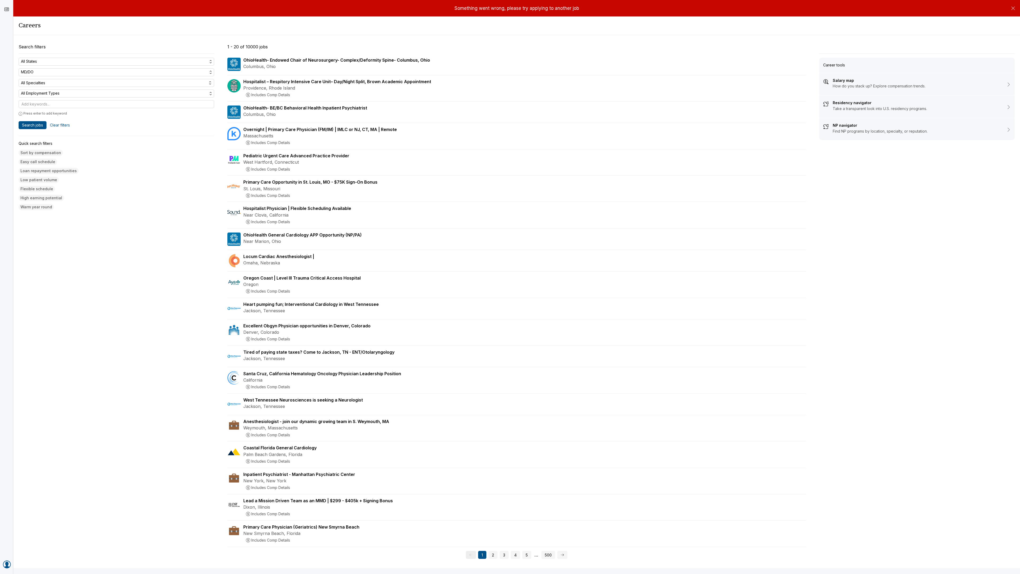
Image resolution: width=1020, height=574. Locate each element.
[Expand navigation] (7, 9)
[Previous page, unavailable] (471, 555)
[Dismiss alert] (1013, 8)
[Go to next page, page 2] (562, 555)
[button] (41, 153)
